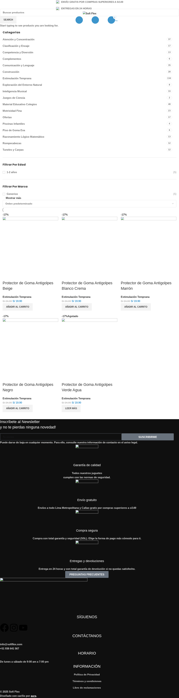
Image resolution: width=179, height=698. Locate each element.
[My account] (95, 20)
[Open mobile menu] (65, 20)
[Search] (79, 20)
